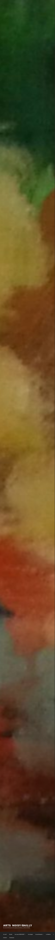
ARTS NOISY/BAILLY (17, 925)
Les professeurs (38, 934)
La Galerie (48, 934)
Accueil (5, 934)
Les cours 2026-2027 (19, 934)
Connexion (11, 937)
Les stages (30, 934)
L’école (10, 934)
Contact (5, 937)
